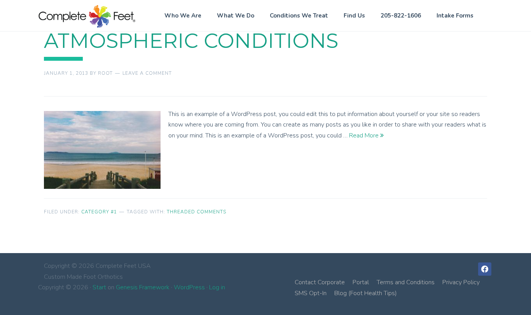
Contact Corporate (320, 282)
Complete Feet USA (86, 16)
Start (99, 287)
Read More (364, 135)
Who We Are (182, 15)
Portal (361, 282)
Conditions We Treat (299, 15)
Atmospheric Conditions (191, 40)
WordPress (189, 287)
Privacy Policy (461, 282)
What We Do (235, 15)
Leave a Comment (147, 73)
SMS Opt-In (311, 293)
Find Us (354, 15)
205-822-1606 (401, 15)
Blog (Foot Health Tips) (365, 293)
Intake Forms (455, 15)
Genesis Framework (142, 287)
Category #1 (99, 212)
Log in (217, 287)
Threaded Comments (196, 212)
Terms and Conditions (406, 282)
